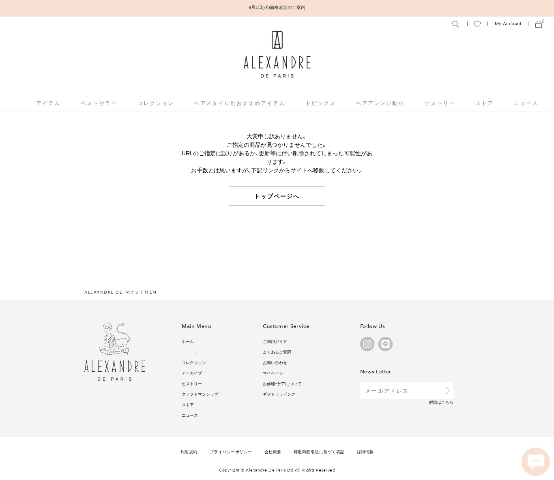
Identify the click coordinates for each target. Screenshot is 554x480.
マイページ (273, 373)
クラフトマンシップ (200, 394)
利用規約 (189, 451)
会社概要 (272, 451)
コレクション (194, 362)
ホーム (188, 341)
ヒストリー (440, 103)
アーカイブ (192, 373)
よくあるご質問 (277, 352)
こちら (447, 402)
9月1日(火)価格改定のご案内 (277, 7)
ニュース (526, 103)
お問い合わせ (275, 362)
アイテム (190, 352)
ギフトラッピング (279, 394)
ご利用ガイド (275, 341)
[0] (538, 23)
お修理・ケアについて (282, 383)
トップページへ (277, 196)
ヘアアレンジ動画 (380, 103)
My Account (508, 23)
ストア (484, 103)
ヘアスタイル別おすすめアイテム (239, 103)
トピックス (320, 103)
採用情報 (365, 451)
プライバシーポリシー (231, 451)
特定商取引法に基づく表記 (319, 451)
